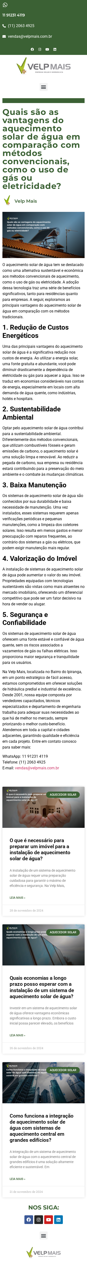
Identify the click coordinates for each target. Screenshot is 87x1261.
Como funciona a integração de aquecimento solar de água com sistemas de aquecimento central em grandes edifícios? (41, 1128)
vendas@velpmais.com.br (37, 768)
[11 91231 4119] (4, 4)
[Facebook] (32, 49)
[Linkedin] (55, 49)
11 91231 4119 (13, 15)
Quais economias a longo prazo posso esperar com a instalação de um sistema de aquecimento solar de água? (42, 987)
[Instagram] (40, 49)
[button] (44, 87)
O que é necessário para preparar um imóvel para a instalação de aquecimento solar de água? (40, 850)
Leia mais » (17, 897)
